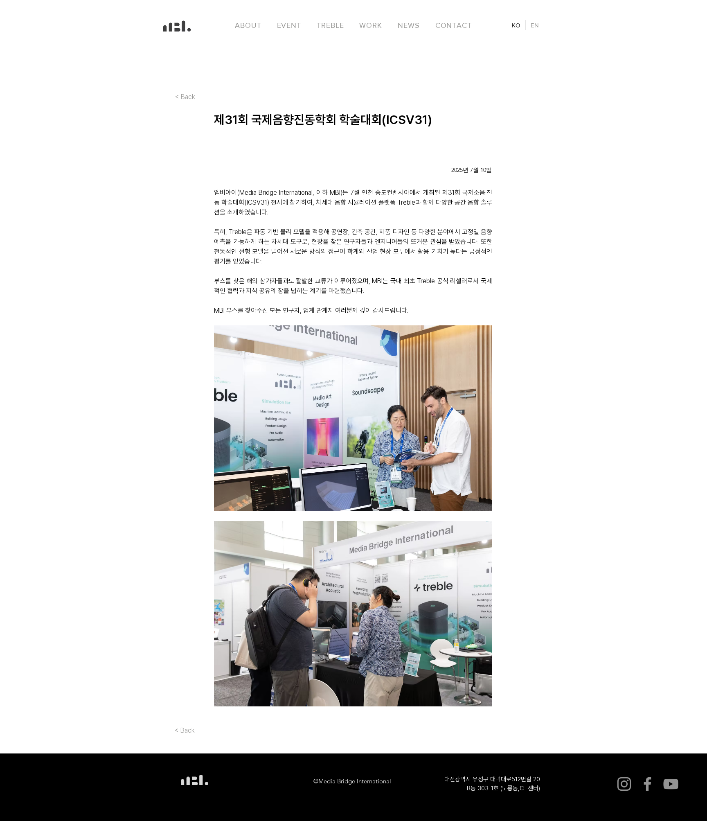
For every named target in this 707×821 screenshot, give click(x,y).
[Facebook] (647, 784)
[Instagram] (624, 784)
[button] (330, 25)
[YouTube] (671, 784)
